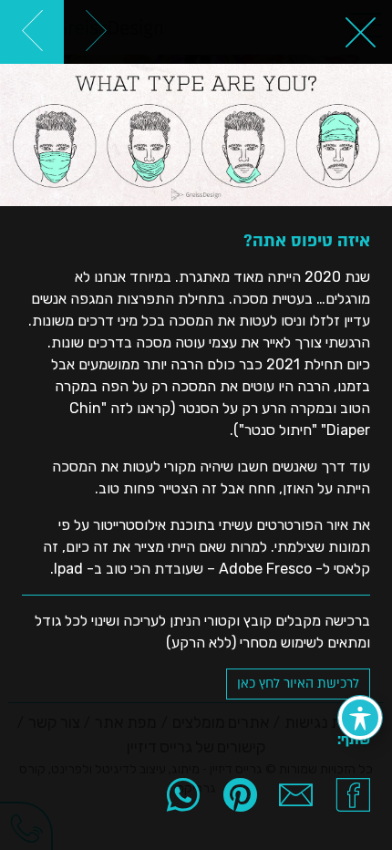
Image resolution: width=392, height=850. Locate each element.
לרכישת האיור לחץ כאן (298, 683)
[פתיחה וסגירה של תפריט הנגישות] (360, 718)
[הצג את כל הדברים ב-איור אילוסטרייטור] (360, 32)
